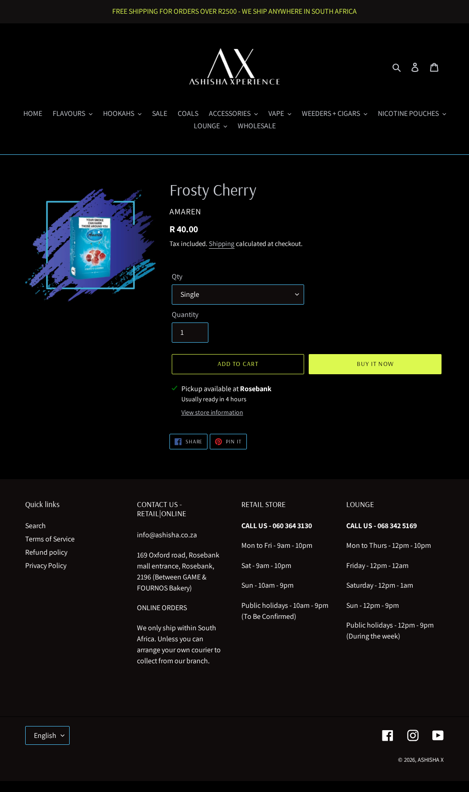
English (45, 735)
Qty (177, 276)
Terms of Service (50, 539)
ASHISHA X (431, 760)
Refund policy (46, 552)
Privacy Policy (45, 565)
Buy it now (375, 364)
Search (35, 525)
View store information (212, 412)
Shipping (221, 243)
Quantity (185, 314)
